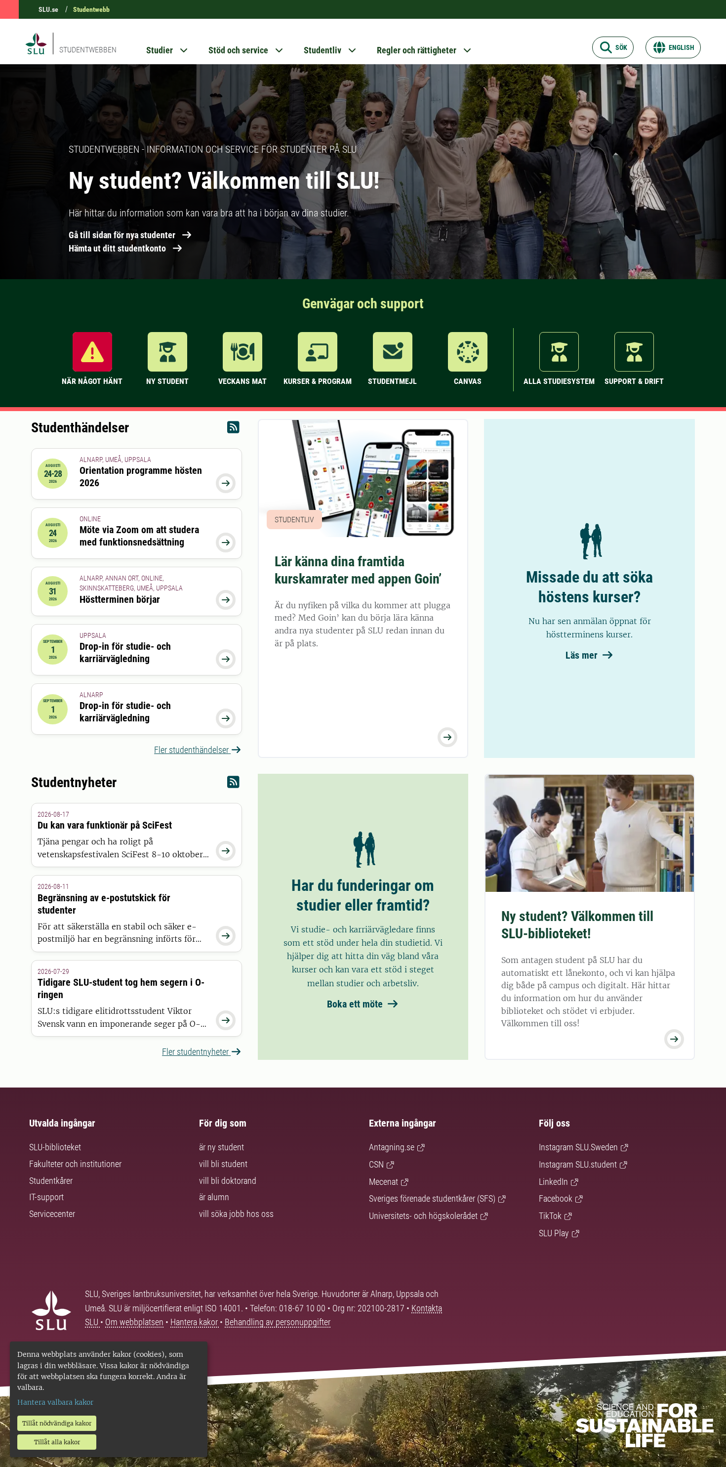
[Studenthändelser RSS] (233, 429)
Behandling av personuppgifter (277, 1322)
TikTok (550, 1216)
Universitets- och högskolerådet (423, 1216)
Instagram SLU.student (578, 1164)
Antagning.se (391, 1147)
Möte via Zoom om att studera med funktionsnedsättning (139, 536)
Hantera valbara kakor (55, 1402)
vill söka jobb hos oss (236, 1214)
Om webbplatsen (134, 1322)
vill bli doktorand (227, 1180)
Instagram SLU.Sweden (578, 1147)
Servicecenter (52, 1214)
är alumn (214, 1197)
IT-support (46, 1197)
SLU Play (554, 1233)
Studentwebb (91, 9)
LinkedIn (553, 1181)
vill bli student (223, 1164)
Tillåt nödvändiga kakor (56, 1423)
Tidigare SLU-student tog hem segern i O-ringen (121, 988)
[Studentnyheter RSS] (233, 784)
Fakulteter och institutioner (75, 1164)
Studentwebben (88, 49)
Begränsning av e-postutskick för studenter (104, 904)
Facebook (555, 1198)
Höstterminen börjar (120, 599)
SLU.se (48, 9)
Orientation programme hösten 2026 (141, 476)
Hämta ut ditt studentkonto (117, 248)
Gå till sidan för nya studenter (122, 235)
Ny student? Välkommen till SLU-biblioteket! (577, 925)
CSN (376, 1164)
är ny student (221, 1147)
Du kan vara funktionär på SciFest (105, 825)
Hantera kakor (195, 1322)
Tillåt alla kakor (57, 1442)
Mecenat (383, 1181)
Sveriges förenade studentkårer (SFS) (432, 1198)
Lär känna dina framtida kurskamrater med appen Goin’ (358, 570)
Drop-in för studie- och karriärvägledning (125, 652)
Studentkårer (51, 1180)
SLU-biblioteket (55, 1147)
